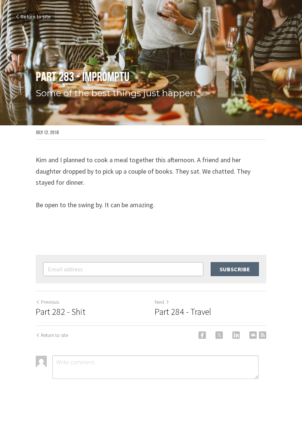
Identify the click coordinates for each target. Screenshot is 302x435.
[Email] (253, 335)
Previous (50, 302)
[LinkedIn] (236, 335)
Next (159, 302)
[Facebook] (202, 335)
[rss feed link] (262, 335)
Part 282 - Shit (60, 311)
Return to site (36, 16)
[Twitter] (219, 335)
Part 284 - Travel (183, 311)
